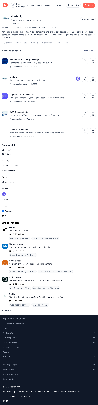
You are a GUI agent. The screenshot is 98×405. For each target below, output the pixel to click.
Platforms (33, 27)
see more (6, 37)
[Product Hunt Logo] (5, 5)
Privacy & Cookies (45, 392)
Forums (59, 5)
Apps (15, 392)
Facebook (9, 211)
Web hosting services (19, 238)
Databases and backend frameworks (55, 271)
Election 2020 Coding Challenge (24, 59)
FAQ (27, 392)
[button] (66, 43)
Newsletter (7, 392)
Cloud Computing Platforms (50, 27)
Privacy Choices (60, 392)
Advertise (72, 392)
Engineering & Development (15, 27)
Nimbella (13, 77)
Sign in (90, 5)
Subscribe (74, 5)
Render (12, 227)
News (47, 5)
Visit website (88, 19)
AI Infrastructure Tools (20, 288)
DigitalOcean (15, 277)
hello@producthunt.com (21, 396)
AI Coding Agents (40, 305)
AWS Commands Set (19, 112)
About (21, 392)
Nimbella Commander (19, 129)
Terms (33, 392)
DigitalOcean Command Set (22, 94)
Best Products (20, 5)
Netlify (12, 294)
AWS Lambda (15, 261)
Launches (35, 5)
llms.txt (80, 392)
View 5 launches (8, 170)
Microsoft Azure (16, 244)
